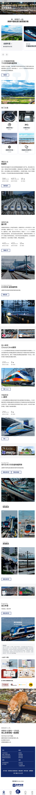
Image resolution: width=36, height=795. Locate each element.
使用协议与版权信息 (13, 770)
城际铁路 (20, 756)
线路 (10, 793)
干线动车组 (4, 753)
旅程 (25, 793)
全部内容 (20, 762)
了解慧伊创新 (21, 765)
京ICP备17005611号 (18, 773)
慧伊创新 (14, 781)
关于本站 (14, 653)
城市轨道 (20, 757)
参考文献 (26, 770)
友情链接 (31, 770)
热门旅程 (4, 764)
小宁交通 (20, 764)
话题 (32, 793)
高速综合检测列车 (6, 757)
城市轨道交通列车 (6, 756)
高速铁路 (20, 754)
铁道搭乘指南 (5, 762)
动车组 (3, 793)
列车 (3, 750)
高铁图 (20, 753)
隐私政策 (21, 770)
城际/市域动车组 (6, 754)
